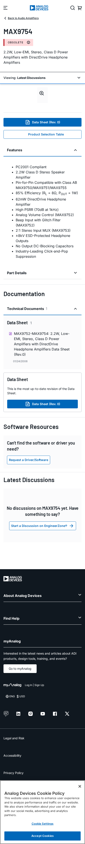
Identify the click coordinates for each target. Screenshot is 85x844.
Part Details (17, 273)
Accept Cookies (42, 835)
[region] (42, 812)
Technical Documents (27, 308)
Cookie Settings (43, 823)
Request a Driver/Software (28, 460)
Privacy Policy (13, 773)
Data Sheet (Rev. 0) (46, 122)
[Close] (80, 786)
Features (14, 150)
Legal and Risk (13, 738)
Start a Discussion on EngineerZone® (39, 526)
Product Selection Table (46, 134)
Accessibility (12, 755)
